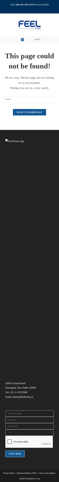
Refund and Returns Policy (27, 473)
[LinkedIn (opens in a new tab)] (30, 8)
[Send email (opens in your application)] (33, 8)
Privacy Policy (8, 473)
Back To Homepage (29, 112)
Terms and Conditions (47, 473)
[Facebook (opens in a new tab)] (26, 8)
